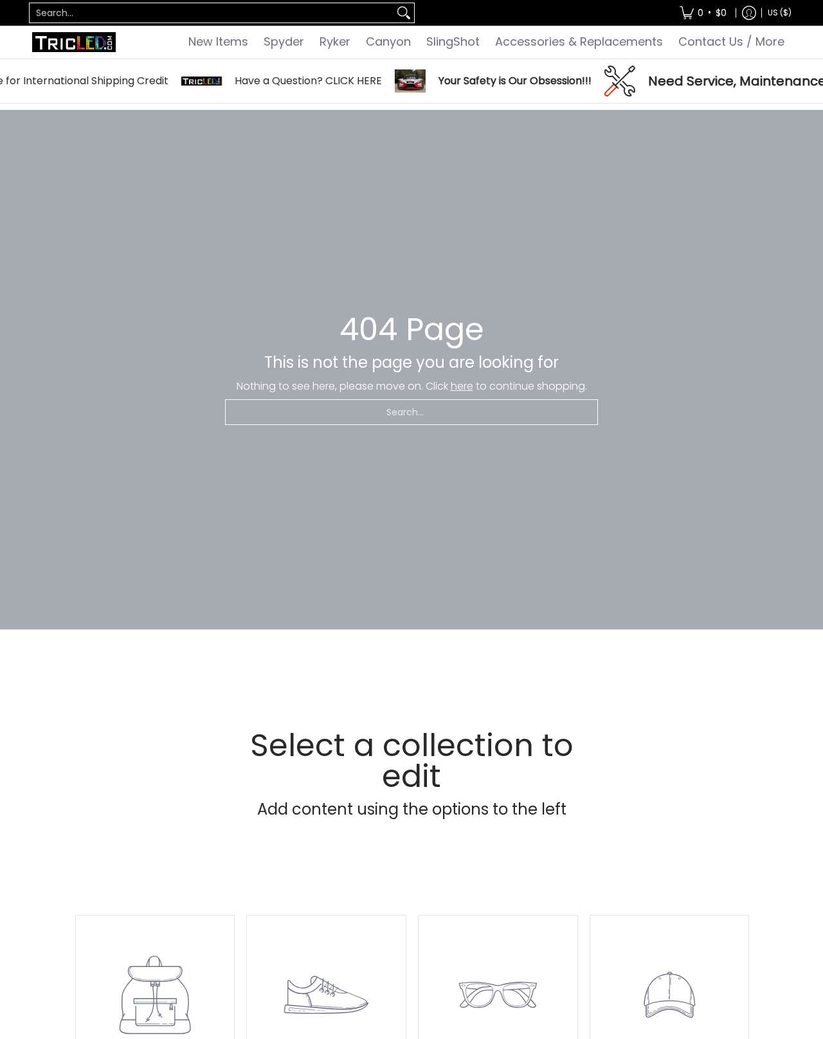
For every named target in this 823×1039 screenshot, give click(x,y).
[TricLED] (74, 42)
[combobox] (211, 13)
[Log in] (749, 13)
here (462, 386)
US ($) (779, 12)
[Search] (403, 13)
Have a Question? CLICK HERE (296, 81)
